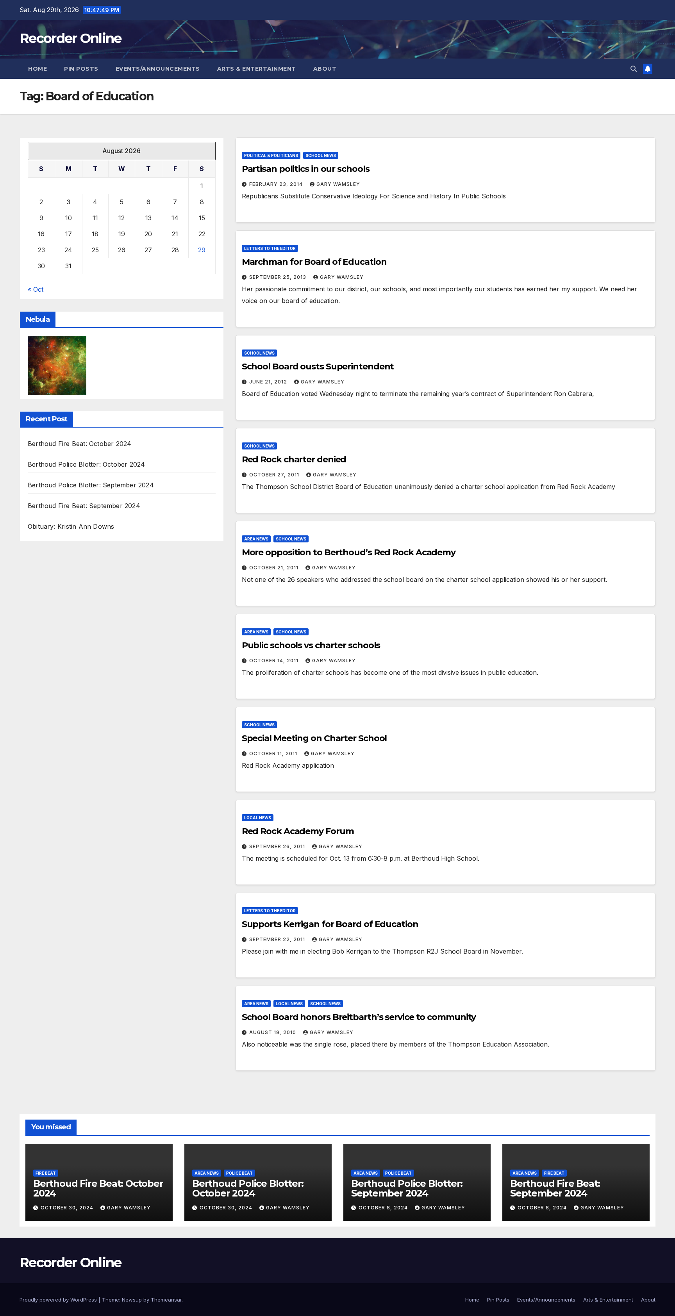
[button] (633, 69)
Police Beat (239, 1173)
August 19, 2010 (273, 1032)
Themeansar (166, 1299)
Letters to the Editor (270, 248)
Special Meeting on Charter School (314, 738)
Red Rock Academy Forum (298, 831)
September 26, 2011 (278, 846)
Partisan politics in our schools (306, 169)
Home (37, 68)
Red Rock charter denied (294, 459)
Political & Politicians (271, 155)
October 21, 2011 (274, 568)
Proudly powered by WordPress (59, 1299)
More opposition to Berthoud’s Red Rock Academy (348, 552)
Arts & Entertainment (256, 68)
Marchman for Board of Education (314, 262)
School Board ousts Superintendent (318, 366)
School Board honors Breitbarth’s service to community (359, 1017)
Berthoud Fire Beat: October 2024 (79, 444)
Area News (256, 539)
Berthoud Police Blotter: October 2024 (86, 465)
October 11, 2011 (274, 753)
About (325, 68)
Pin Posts (81, 68)
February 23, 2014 (276, 184)
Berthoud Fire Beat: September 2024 (84, 506)
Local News (257, 817)
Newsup (132, 1299)
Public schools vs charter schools (311, 645)
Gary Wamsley (338, 184)
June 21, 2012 (269, 382)
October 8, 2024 (384, 1208)
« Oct (35, 289)
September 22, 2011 (278, 939)
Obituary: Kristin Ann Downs (71, 527)
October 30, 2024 (68, 1208)
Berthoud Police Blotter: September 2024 (91, 485)
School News (320, 155)
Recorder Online (70, 38)
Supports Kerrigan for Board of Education (330, 924)
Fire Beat (46, 1173)
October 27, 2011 (275, 475)
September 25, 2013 (278, 277)
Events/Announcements (158, 68)
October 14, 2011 (274, 660)
